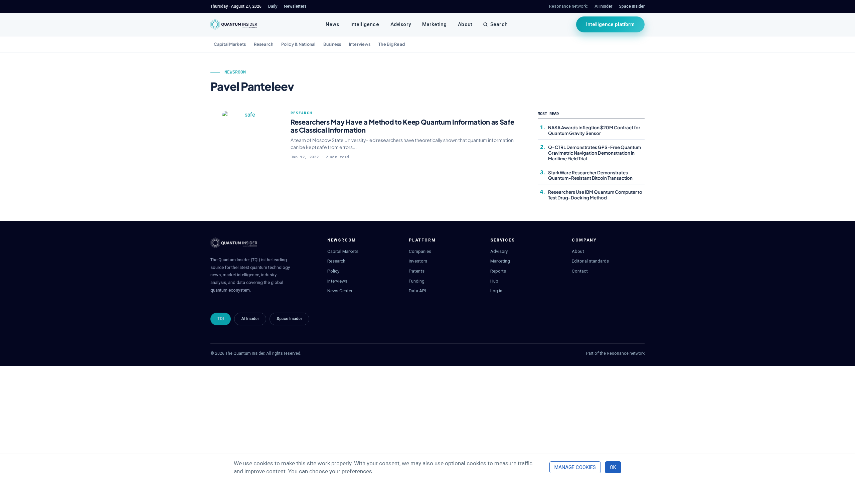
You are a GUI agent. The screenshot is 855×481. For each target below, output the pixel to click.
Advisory (400, 24)
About (465, 24)
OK (613, 467)
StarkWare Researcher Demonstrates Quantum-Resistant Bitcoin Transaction (590, 175)
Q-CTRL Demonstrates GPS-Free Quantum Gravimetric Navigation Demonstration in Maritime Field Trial (594, 152)
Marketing (434, 24)
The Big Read (391, 44)
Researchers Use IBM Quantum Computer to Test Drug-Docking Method (595, 194)
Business (332, 44)
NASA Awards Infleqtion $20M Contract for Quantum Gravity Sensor (594, 130)
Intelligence (364, 24)
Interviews (359, 44)
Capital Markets (230, 44)
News (332, 24)
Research (263, 44)
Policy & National (298, 44)
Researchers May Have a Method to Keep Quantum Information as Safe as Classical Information (402, 126)
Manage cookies (575, 467)
